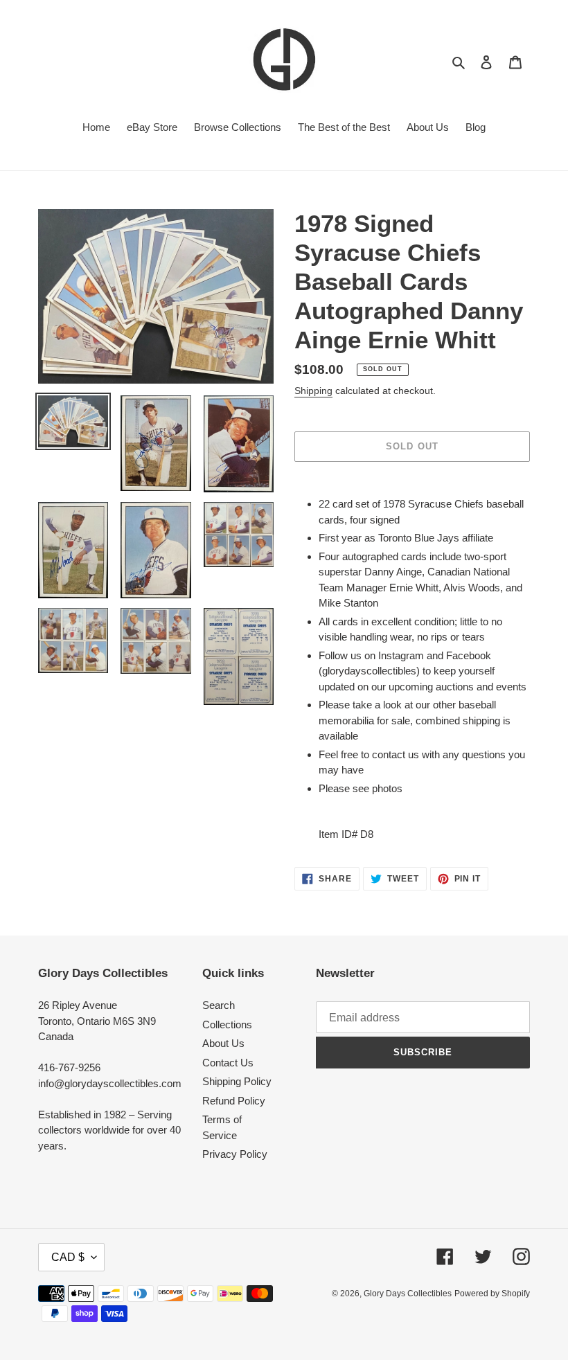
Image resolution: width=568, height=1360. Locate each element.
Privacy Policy (234, 1154)
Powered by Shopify (492, 1293)
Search (218, 1005)
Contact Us (228, 1062)
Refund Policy (233, 1101)
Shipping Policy (237, 1081)
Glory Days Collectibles (408, 1293)
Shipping (313, 390)
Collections (227, 1024)
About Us (223, 1043)
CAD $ (68, 1257)
